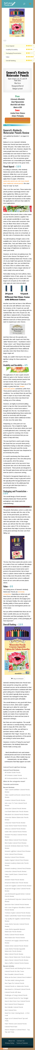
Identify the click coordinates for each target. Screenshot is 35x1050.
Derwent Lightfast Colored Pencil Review (17, 851)
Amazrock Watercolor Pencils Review (16, 883)
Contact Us (20, 1041)
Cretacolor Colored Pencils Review (15, 871)
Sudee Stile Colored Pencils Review (16, 832)
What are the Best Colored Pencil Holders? (18, 977)
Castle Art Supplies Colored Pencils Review (18, 886)
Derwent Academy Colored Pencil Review (18, 868)
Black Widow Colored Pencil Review (16, 840)
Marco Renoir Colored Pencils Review (16, 960)
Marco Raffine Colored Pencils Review (17, 963)
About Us (11, 1041)
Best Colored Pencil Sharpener (14, 1004)
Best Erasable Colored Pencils (14, 974)
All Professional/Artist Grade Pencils (16, 778)
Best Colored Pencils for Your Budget (16, 998)
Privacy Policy (9, 1043)
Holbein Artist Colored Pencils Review (16, 946)
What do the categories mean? (14, 781)
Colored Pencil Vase (11, 1027)
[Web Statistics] (4, 1049)
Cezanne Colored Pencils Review (15, 800)
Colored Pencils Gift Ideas (13, 992)
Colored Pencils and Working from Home (18, 968)
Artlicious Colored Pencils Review (15, 829)
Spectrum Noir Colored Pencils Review (17, 904)
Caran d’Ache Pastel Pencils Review (16, 826)
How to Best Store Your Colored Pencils (17, 1001)
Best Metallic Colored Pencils (14, 1007)
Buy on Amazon (18, 678)
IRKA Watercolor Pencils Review (15, 938)
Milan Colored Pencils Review (14, 954)
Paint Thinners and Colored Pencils (16, 1024)
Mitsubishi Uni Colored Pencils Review (16, 814)
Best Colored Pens (11, 1010)
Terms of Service (22, 1043)
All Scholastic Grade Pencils (13, 775)
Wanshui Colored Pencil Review (14, 857)
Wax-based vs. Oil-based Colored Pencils (17, 989)
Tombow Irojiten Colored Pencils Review (17, 913)
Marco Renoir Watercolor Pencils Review (17, 957)
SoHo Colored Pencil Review (14, 854)
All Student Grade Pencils (12, 772)
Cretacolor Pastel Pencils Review (15, 823)
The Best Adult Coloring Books (14, 980)
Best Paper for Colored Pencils (14, 983)
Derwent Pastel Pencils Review (14, 880)
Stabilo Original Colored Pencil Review (16, 860)
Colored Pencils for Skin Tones (14, 971)
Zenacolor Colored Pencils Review (15, 808)
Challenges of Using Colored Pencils (16, 995)
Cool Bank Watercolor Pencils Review (16, 811)
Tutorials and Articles (11, 784)
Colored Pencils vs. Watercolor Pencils (17, 986)
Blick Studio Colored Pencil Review (15, 843)
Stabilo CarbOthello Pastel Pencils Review (18, 916)
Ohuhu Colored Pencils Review (14, 935)
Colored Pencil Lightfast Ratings (14, 767)
